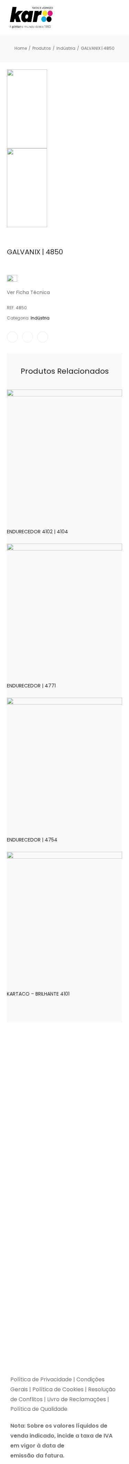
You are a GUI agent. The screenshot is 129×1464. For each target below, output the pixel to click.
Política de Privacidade (41, 1379)
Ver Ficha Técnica (28, 292)
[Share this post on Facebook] (12, 337)
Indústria (40, 318)
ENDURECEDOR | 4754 (32, 839)
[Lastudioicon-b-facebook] (15, 1346)
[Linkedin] (49, 1346)
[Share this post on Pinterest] (42, 337)
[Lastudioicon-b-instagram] (32, 1346)
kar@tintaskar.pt (33, 1331)
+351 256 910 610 (62, 1314)
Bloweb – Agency (78, 1368)
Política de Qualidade (38, 1409)
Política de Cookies (58, 1389)
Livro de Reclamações (77, 1399)
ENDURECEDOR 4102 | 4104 (37, 531)
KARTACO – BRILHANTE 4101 (38, 993)
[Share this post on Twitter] (27, 337)
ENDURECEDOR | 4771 (31, 685)
